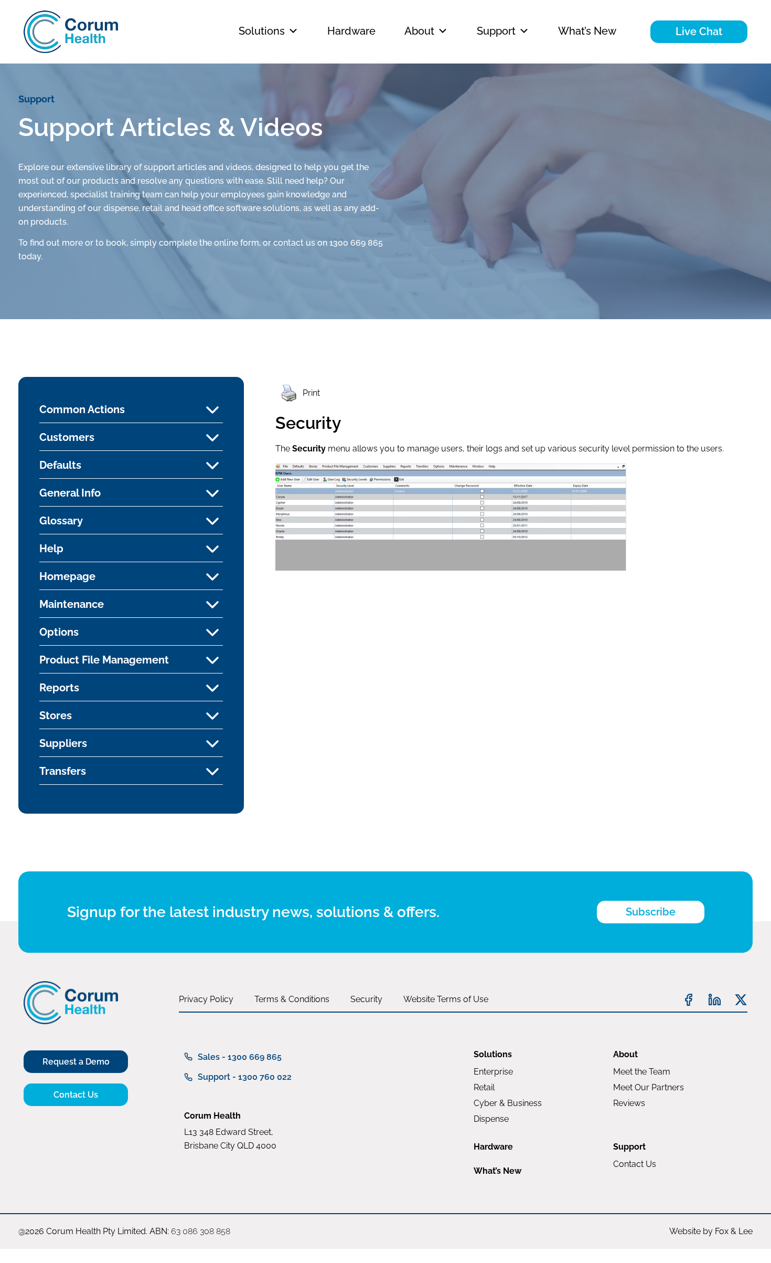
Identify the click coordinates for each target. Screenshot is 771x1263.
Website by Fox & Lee (711, 1231)
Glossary (61, 520)
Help (51, 548)
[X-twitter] (740, 999)
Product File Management (104, 660)
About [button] (419, 31)
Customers (66, 437)
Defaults (60, 465)
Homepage (67, 576)
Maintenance (71, 604)
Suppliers (63, 743)
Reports (59, 687)
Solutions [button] (262, 31)
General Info (70, 493)
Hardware (351, 31)
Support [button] (496, 31)
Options (59, 632)
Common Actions (82, 409)
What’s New (587, 31)
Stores (55, 715)
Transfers (62, 771)
